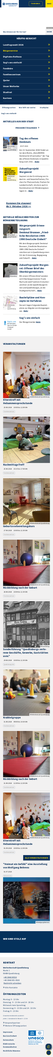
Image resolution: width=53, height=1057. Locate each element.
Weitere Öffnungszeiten (15, 1025)
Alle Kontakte (11, 987)
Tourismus (35, 4)
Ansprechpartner (12, 1023)
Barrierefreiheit (10, 1036)
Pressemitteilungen (26, 127)
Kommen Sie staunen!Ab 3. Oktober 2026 (18, 205)
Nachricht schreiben (12, 983)
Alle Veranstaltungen (36, 858)
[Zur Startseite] (10, 4)
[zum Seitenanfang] (48, 1052)
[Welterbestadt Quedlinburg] (26, 975)
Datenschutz (8, 1040)
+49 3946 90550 (10, 977)
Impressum (7, 1032)
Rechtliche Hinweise (11, 1051)
